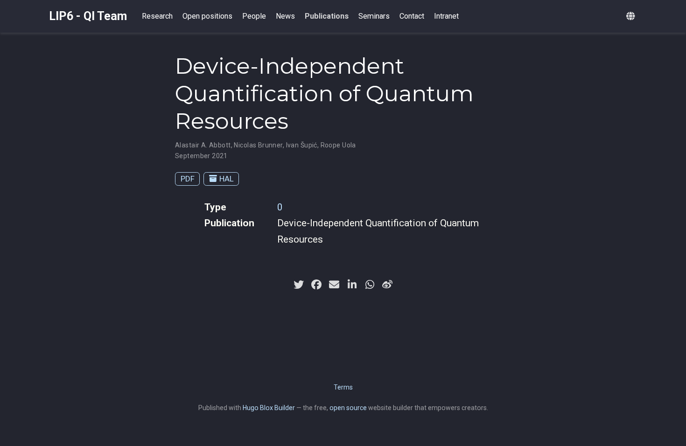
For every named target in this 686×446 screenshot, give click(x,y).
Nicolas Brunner (258, 145)
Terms (343, 387)
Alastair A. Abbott (203, 145)
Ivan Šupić (301, 145)
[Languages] (631, 16)
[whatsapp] (370, 285)
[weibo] (387, 285)
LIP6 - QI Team (88, 16)
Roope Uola (338, 145)
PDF (188, 178)
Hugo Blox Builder (269, 407)
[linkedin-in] (352, 285)
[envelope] (334, 285)
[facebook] (316, 285)
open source (348, 407)
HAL (226, 178)
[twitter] (299, 285)
